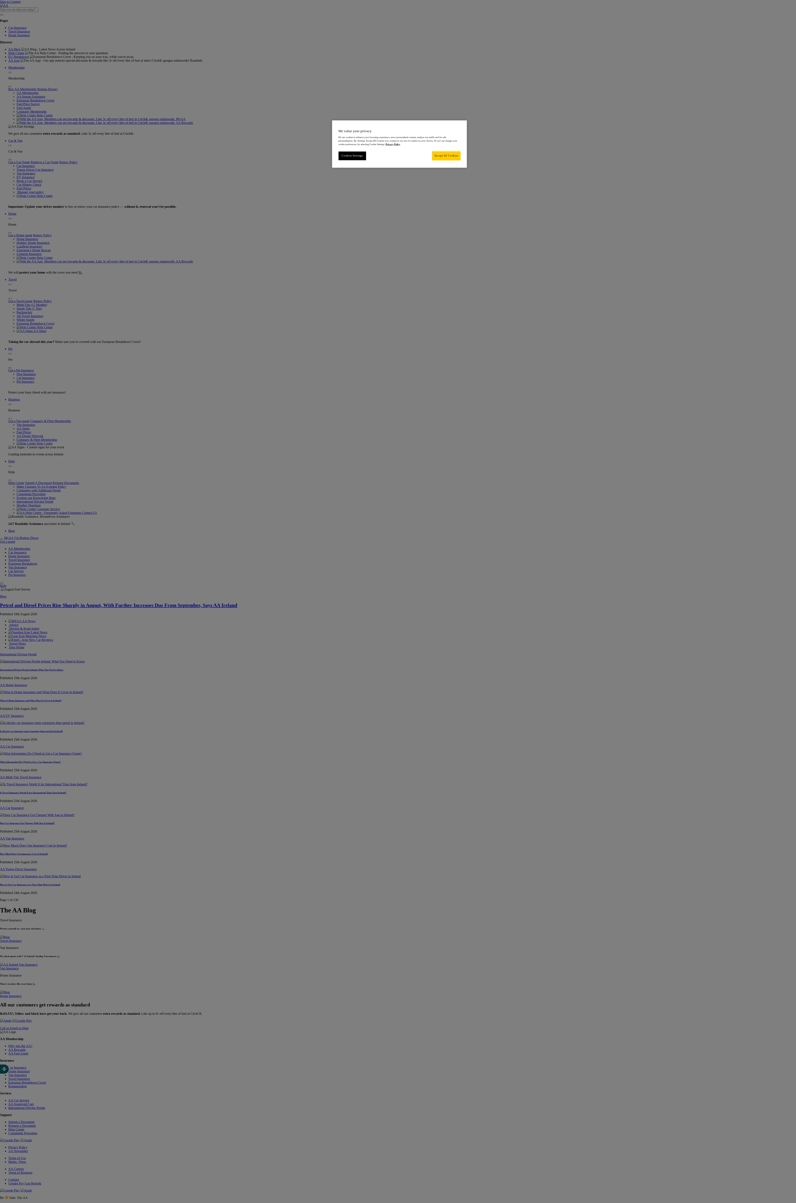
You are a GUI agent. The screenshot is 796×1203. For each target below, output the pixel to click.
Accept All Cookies (446, 155)
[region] (399, 144)
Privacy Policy (393, 144)
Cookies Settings (352, 155)
